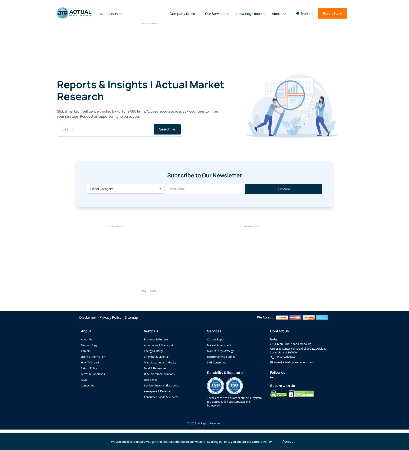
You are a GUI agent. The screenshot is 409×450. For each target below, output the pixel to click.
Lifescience (150, 380)
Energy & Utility (153, 351)
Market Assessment (219, 345)
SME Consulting (216, 362)
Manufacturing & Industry (160, 362)
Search (165, 129)
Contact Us (87, 385)
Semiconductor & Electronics (161, 385)
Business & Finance (156, 339)
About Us (86, 339)
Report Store (332, 13)
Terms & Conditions (93, 374)
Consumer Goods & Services (161, 397)
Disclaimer (87, 317)
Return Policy (89, 368)
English (305, 13)
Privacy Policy (110, 317)
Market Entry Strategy (220, 351)
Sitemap (131, 317)
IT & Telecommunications (159, 374)
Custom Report (216, 339)
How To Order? (90, 362)
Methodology (89, 345)
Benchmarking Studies (221, 357)
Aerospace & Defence (157, 391)
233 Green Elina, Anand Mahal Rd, (291, 344)
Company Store (182, 13)
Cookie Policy (262, 442)
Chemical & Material (156, 357)
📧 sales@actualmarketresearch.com (292, 362)
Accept (287, 441)
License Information (93, 357)
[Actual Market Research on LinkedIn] (271, 377)
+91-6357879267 (284, 357)
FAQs (84, 380)
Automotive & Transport (158, 345)
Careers (86, 351)
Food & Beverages (155, 368)
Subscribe (283, 189)
